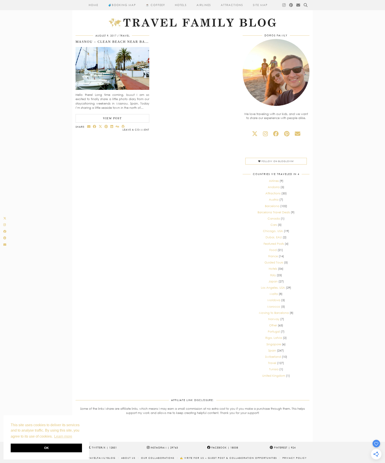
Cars (273, 224)
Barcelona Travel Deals (274, 212)
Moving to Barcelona (274, 313)
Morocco (273, 306)
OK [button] (46, 448)
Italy (273, 275)
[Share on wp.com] (123, 126)
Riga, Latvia (273, 338)
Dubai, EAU (274, 237)
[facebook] (276, 133)
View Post (112, 118)
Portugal (274, 331)
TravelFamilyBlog (101, 458)
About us (128, 458)
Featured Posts (274, 243)
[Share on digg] (117, 126)
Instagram (164, 447)
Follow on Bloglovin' (277, 161)
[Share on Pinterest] (106, 126)
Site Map (260, 5)
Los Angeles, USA (273, 287)
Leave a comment (136, 129)
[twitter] (255, 133)
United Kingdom (273, 375)
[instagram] (265, 133)
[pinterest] (286, 133)
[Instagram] (284, 5)
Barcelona (272, 206)
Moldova (273, 300)
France (273, 256)
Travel (125, 35)
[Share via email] (89, 126)
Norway (273, 319)
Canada (274, 218)
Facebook (224, 447)
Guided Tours (273, 262)
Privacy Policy (295, 458)
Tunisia (274, 369)
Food (273, 250)
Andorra (274, 187)
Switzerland (273, 356)
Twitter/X (104, 447)
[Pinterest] (291, 5)
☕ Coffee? (155, 5)
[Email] (298, 5)
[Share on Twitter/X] (100, 126)
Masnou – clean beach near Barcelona (120, 41)
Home (93, 5)
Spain (272, 350)
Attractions (232, 5)
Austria (274, 199)
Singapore (273, 344)
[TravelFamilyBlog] (192, 14)
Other (273, 325)
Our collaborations (157, 458)
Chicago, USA (273, 231)
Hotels (181, 5)
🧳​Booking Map (122, 5)
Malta (274, 294)
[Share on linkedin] (112, 126)
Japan (273, 281)
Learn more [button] (63, 436)
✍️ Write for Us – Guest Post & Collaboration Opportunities (228, 458)
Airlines (204, 5)
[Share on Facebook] (95, 126)
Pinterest (284, 447)
